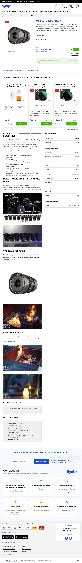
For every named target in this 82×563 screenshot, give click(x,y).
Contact (31, 1)
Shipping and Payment (9, 546)
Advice (24, 552)
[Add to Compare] (23, 100)
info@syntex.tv (69, 531)
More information (41, 35)
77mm (77, 152)
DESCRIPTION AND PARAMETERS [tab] (12, 71)
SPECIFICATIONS (36, 133)
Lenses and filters (19, 16)
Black (77, 170)
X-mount (76, 165)
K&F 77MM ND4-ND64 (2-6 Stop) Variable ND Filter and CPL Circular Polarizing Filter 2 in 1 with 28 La (66, 86)
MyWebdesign (47, 560)
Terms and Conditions (9, 549)
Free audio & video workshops (42, 456)
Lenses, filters (10, 16)
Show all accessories (73, 129)
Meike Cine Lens (74, 205)
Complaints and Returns (10, 552)
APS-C (77, 178)
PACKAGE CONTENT (24, 133)
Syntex (3, 16)
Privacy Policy (7, 554)
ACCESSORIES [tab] (32, 71)
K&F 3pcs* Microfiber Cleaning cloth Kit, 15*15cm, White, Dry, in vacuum (15, 86)
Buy (76, 49)
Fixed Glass (75, 174)
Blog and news (26, 549)
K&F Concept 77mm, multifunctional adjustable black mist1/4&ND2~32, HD (41, 86)
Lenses (27, 16)
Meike (32, 16)
